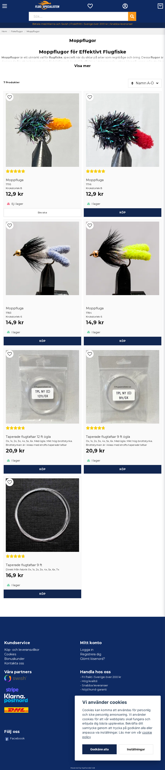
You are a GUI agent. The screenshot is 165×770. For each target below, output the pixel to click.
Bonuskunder (14, 659)
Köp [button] (42, 469)
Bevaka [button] (42, 212)
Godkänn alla (99, 749)
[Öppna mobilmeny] (4, 6)
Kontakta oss (14, 663)
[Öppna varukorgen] (160, 6)
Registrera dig (90, 654)
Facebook (17, 738)
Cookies (10, 654)
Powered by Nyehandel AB (82, 768)
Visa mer (82, 66)
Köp (122, 212)
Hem (4, 31)
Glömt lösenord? (92, 659)
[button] (42, 97)
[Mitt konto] (125, 6)
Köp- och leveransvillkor (21, 650)
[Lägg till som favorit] (90, 6)
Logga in (86, 650)
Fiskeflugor (17, 31)
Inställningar (136, 749)
